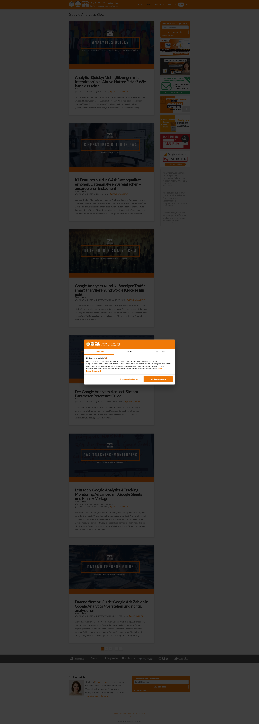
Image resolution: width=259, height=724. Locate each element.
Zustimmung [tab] (99, 351)
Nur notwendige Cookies (129, 379)
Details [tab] (129, 351)
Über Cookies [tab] (160, 351)
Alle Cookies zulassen (158, 379)
